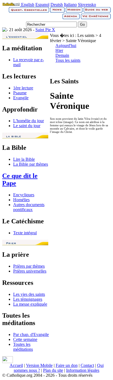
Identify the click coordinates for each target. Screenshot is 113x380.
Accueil (16, 365)
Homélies (21, 199)
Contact (87, 365)
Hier (59, 50)
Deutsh (56, 4)
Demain (62, 55)
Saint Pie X (45, 29)
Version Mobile (39, 365)
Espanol (42, 4)
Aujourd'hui (65, 45)
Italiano (70, 4)
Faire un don (67, 365)
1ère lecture (23, 88)
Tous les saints (67, 60)
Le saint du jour (26, 125)
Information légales (82, 370)
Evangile (21, 97)
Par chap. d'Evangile (31, 334)
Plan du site (53, 370)
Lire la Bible (24, 159)
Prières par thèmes (29, 266)
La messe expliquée (30, 304)
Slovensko (87, 4)
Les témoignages (27, 299)
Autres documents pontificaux (28, 207)
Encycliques (23, 194)
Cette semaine (25, 339)
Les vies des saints (29, 294)
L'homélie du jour (28, 120)
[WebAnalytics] (7, 361)
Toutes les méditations (23, 347)
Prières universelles (29, 271)
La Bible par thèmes (30, 164)
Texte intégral (25, 232)
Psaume (20, 92)
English (27, 4)
